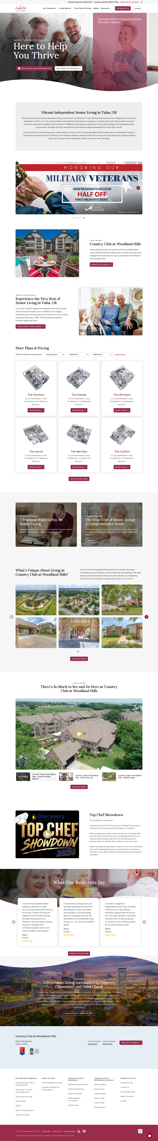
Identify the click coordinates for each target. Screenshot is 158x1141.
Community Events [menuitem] (127, 1092)
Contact (138, 8)
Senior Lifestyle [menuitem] (100, 1085)
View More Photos (79, 659)
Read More (25, 540)
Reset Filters (120, 354)
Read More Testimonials (79, 953)
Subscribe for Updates (130, 2)
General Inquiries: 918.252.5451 (80, 2)
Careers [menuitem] (123, 1101)
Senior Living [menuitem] (99, 1089)
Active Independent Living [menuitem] (52, 1083)
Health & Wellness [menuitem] (75, 1094)
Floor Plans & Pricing (82, 8)
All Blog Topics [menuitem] (100, 1107)
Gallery (96, 8)
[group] (79, 188)
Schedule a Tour (123, 8)
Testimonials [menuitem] (21, 1101)
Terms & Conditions (69, 1131)
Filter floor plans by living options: (29, 354)
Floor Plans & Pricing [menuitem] (24, 1097)
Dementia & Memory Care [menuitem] (78, 1085)
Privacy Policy (56, 1131)
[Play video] (79, 733)
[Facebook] (140, 1131)
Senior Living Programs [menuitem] (25, 1110)
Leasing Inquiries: (106, 2)
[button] (20, 188)
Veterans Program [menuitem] (23, 1115)
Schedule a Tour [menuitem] (126, 1083)
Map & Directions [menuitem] (127, 1096)
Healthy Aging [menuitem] (99, 1094)
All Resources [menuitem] (73, 1105)
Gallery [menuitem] (18, 1106)
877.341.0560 (46, 1131)
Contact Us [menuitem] (124, 1087)
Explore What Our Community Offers (79, 1013)
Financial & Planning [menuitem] (76, 1089)
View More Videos (79, 787)
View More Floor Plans (79, 479)
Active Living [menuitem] (99, 1103)
